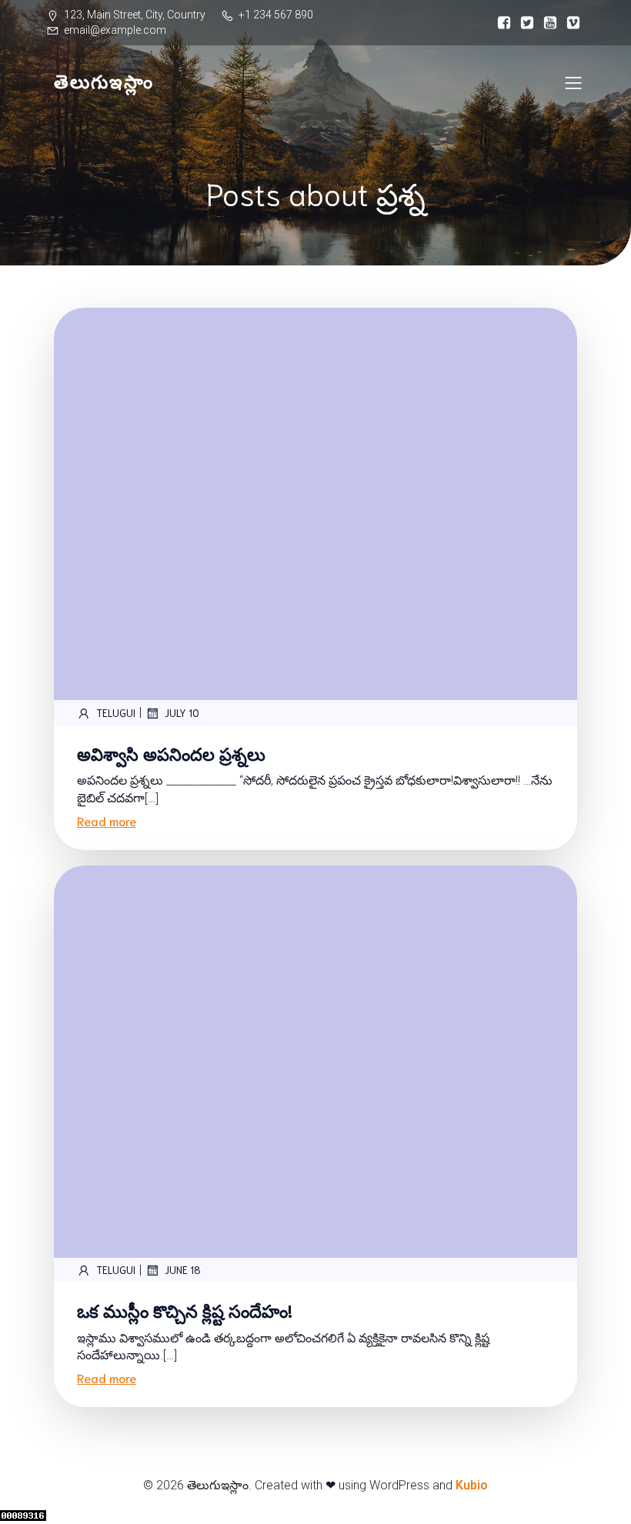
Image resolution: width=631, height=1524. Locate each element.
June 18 (183, 1269)
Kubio (472, 1485)
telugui (115, 712)
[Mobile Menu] (573, 82)
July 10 (182, 712)
